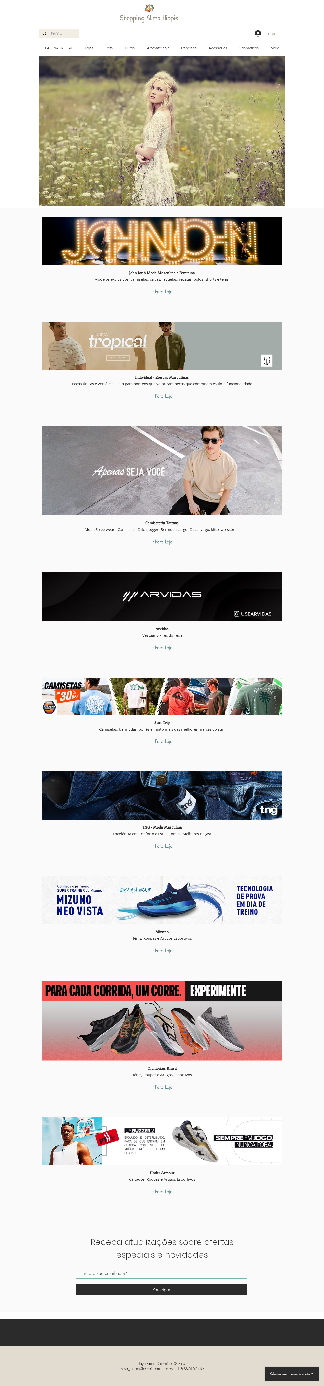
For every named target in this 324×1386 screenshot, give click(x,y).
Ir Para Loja (162, 291)
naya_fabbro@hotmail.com (140, 1368)
